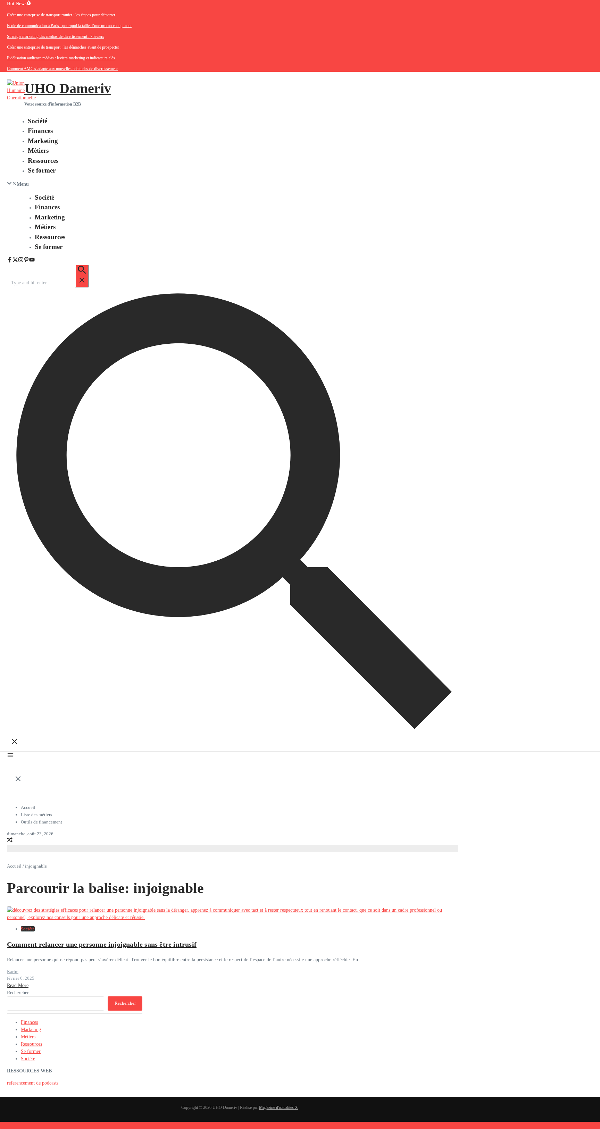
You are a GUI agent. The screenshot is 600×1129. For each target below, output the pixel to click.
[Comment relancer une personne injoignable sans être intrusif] (232, 917)
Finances (40, 130)
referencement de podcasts (32, 1083)
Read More (17, 985)
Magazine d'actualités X (278, 1107)
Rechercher (18, 992)
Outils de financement (41, 822)
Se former (42, 170)
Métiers (38, 150)
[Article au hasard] (9, 841)
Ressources (43, 160)
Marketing (43, 140)
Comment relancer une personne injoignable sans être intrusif (102, 944)
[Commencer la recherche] (82, 276)
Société (37, 121)
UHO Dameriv (67, 88)
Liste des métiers (36, 814)
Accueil (28, 807)
